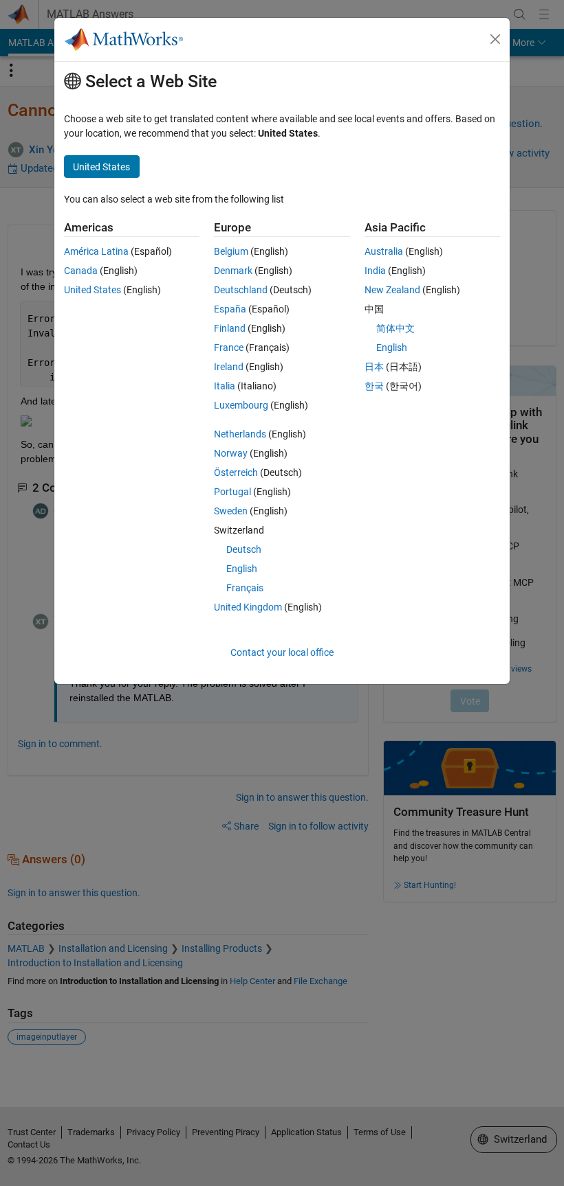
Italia (224, 385)
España (230, 309)
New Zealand (392, 289)
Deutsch (243, 549)
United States (92, 289)
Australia (384, 251)
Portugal (232, 491)
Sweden (231, 510)
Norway (231, 453)
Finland (230, 328)
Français (244, 587)
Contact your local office (282, 652)
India (375, 270)
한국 (374, 385)
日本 (374, 366)
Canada (81, 270)
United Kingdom (248, 607)
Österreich (236, 472)
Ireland (228, 366)
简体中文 (395, 328)
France (228, 347)
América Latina (96, 251)
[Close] (495, 39)
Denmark (233, 270)
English (241, 568)
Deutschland (241, 289)
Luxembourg (241, 405)
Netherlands (240, 434)
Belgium (231, 251)
